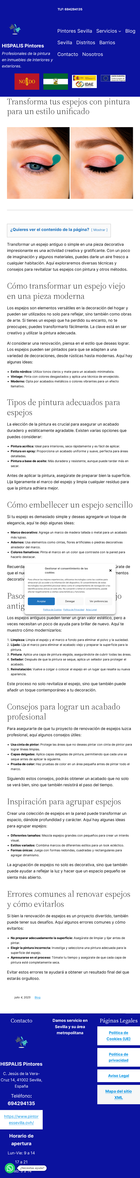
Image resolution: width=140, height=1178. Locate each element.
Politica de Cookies (52, 609)
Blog (37, 997)
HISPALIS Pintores (23, 46)
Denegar (70, 601)
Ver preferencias (99, 601)
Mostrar (99, 230)
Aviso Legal (91, 609)
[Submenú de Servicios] (119, 31)
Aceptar (41, 601)
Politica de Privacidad (73, 609)
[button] (110, 570)
